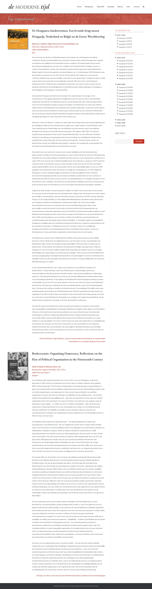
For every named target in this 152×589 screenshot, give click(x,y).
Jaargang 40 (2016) (126, 61)
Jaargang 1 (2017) (125, 47)
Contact (136, 7)
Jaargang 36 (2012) (126, 72)
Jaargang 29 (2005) (126, 99)
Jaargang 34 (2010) (126, 78)
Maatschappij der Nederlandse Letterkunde (84, 586)
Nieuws (120, 7)
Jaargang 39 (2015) (126, 64)
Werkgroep (89, 7)
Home (79, 7)
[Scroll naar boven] (146, 583)
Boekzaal (111, 7)
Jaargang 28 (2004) (126, 102)
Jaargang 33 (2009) (126, 87)
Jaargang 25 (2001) (126, 111)
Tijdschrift (100, 7)
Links (128, 7)
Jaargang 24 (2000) (126, 114)
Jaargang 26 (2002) (126, 108)
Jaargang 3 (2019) (125, 41)
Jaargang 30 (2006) (126, 96)
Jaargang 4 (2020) (125, 38)
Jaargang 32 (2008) (126, 90)
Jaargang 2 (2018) (125, 44)
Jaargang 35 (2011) (126, 75)
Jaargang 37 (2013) (126, 69)
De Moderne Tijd (64, 586)
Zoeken (138, 141)
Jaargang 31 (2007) (126, 93)
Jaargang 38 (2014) (126, 67)
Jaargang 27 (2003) (126, 105)
